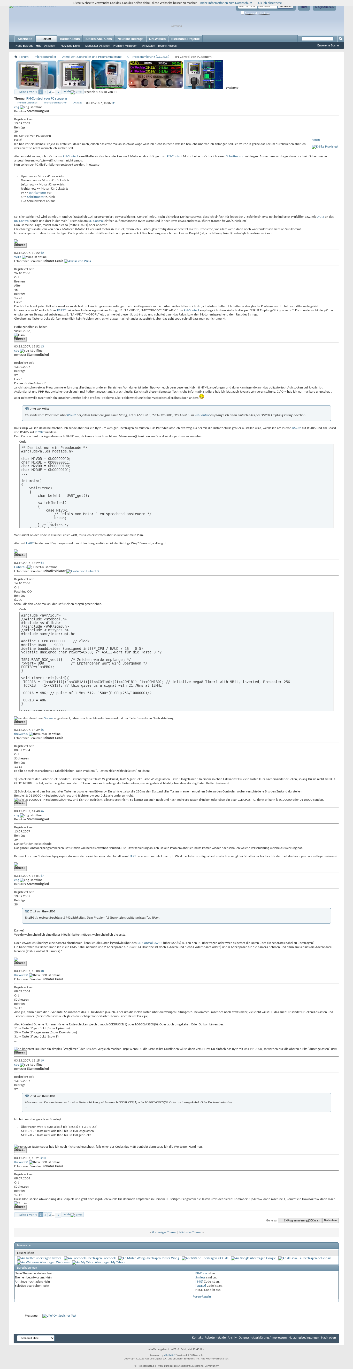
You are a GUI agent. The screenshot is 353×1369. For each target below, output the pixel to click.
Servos (48, 718)
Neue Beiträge (24, 45)
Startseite (25, 39)
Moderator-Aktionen (97, 45)
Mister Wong (170, 1258)
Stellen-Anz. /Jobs (99, 39)
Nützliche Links (70, 45)
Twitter (56, 1258)
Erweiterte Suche (328, 45)
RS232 (61, 310)
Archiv (232, 1337)
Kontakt (197, 1337)
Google (271, 1258)
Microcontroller (45, 57)
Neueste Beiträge (130, 39)
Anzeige (77, 102)
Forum (46, 39)
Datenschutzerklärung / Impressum (263, 1337)
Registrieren (324, 7)
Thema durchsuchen (55, 102)
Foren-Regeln (202, 1296)
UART (320, 216)
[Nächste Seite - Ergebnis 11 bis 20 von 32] (58, 92)
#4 (42, 563)
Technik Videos (167, 45)
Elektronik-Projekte (185, 39)
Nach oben (330, 1220)
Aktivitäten (148, 45)
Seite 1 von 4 (28, 92)
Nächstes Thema (190, 1232)
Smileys (200, 1277)
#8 (42, 971)
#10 (43, 1158)
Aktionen (49, 45)
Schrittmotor (235, 156)
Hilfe (304, 7)
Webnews (63, 1262)
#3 (42, 346)
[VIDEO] (200, 1285)
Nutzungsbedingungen (304, 1337)
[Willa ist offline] (77, 261)
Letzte (67, 91)
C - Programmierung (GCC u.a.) (148, 57)
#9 (42, 1060)
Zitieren (20, 245)
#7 (42, 876)
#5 (42, 730)
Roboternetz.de (215, 1337)
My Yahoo (118, 1262)
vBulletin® (170, 1355)
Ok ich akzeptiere (270, 3)
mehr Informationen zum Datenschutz (226, 3)
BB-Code (201, 1273)
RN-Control (70, 156)
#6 (42, 811)
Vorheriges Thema (164, 1232)
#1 (114, 103)
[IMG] (199, 1281)
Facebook (109, 1258)
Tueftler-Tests (70, 39)
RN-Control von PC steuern (46, 99)
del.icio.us (324, 1258)
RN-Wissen (157, 39)
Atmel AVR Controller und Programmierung (91, 57)
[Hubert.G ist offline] (82, 571)
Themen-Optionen (27, 102)
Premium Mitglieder (125, 45)
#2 (42, 253)
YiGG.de (223, 1258)
